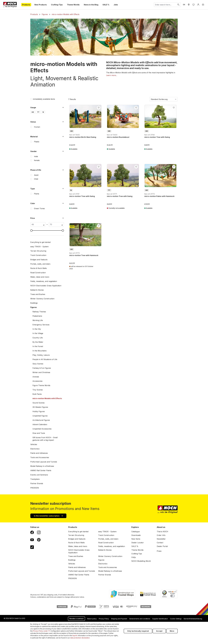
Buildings (34, 303)
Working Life (37, 320)
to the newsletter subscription (47, 516)
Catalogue (135, 531)
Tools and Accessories (39, 457)
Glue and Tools (38, 433)
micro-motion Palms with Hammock (159, 196)
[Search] (178, 4)
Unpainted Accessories (41, 429)
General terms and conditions (139, 619)
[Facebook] (32, 532)
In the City (36, 329)
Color (32, 203)
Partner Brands (36, 483)
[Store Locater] (188, 4)
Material (34, 136)
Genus (33, 122)
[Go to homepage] (10, 4)
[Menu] (176, 591)
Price (32, 218)
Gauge (33, 107)
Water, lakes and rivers (39, 277)
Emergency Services (40, 325)
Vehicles (33, 444)
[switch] (172, 596)
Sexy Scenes (37, 364)
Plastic (36, 142)
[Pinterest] (39, 540)
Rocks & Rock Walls (38, 268)
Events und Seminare (39, 475)
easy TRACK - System (39, 246)
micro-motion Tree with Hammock (83, 255)
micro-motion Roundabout (118, 137)
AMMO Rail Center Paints (40, 470)
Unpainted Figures (40, 416)
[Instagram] (39, 532)
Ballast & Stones (37, 290)
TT (38, 112)
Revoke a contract (76, 618)
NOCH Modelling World (141, 561)
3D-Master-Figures (40, 407)
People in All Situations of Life (44, 359)
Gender (33, 151)
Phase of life (35, 170)
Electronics (34, 449)
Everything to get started (40, 242)
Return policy (92, 619)
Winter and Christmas (41, 372)
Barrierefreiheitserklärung (193, 619)
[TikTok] (32, 547)
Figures (33, 307)
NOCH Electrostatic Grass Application (45, 286)
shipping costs (52, 595)
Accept (159, 631)
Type (32, 189)
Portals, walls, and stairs (40, 264)
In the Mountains (39, 351)
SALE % (134, 546)
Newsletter (161, 539)
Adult (36, 175)
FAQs (133, 557)
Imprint (74, 635)
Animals (35, 377)
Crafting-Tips (136, 554)
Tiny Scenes (37, 390)
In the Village (37, 333)
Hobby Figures (38, 411)
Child (36, 179)
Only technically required (138, 631)
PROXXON (34, 488)
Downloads (136, 535)
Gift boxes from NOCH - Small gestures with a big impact (45, 438)
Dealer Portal (162, 546)
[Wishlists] (193, 4)
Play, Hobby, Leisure (41, 355)
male (36, 156)
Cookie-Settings (176, 619)
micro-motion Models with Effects (47, 398)
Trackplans (35, 479)
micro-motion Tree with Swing (157, 137)
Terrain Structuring (38, 251)
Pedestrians (37, 316)
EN (184, 5)
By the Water (37, 342)
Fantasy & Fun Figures (41, 368)
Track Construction (38, 255)
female (37, 160)
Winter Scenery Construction (42, 299)
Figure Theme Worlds (41, 385)
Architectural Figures (41, 420)
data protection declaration (80, 638)
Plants (36, 194)
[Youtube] (32, 540)
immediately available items (44, 99)
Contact (160, 543)
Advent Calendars (39, 424)
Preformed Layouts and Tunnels (43, 462)
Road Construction (38, 273)
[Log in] (198, 4)
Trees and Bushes (37, 294)
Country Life (37, 338)
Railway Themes (39, 312)
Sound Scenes (38, 403)
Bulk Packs (37, 394)
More (172, 631)
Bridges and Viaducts (38, 259)
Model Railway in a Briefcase (42, 466)
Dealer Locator (137, 543)
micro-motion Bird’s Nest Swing (82, 137)
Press (159, 551)
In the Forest (37, 346)
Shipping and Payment (119, 619)
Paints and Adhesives (39, 453)
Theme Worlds (137, 550)
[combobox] (165, 4)
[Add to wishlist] (99, 107)
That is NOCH (162, 531)
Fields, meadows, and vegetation (43, 281)
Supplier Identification (160, 619)
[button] (111, 75)
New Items (135, 539)
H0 (33, 112)
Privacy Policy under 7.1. (41, 631)
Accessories (37, 381)
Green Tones (39, 208)
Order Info (161, 535)
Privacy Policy (104, 619)
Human (37, 127)
